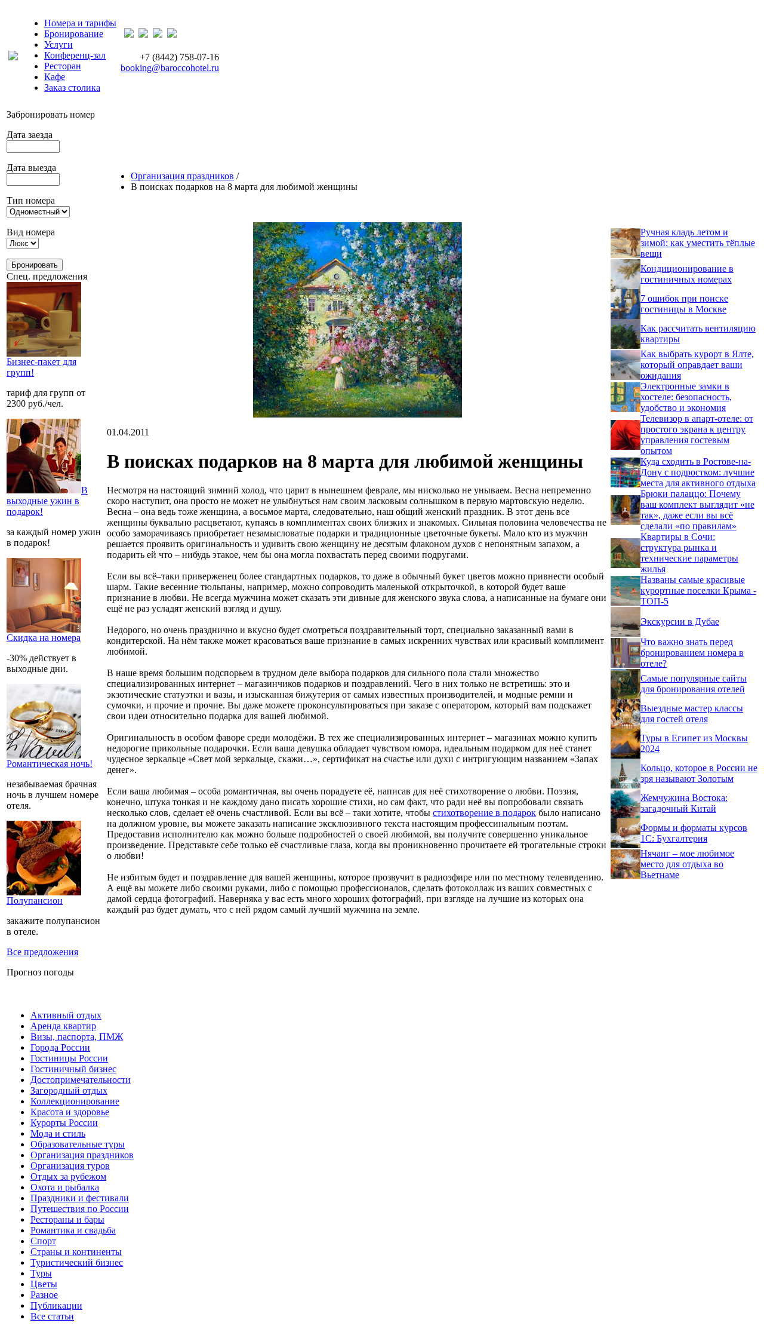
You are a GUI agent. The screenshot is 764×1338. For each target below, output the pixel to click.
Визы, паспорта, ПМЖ (76, 1037)
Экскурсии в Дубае (679, 621)
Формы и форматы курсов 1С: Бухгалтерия (693, 833)
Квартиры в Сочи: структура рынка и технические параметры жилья (689, 553)
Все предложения (42, 952)
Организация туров (70, 1166)
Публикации (56, 1305)
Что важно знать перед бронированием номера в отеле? (692, 652)
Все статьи (52, 1316)
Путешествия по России (79, 1209)
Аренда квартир (63, 1026)
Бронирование (73, 34)
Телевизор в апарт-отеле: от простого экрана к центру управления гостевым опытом (696, 434)
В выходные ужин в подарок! (47, 501)
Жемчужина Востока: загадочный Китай (684, 803)
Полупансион (35, 900)
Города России (60, 1047)
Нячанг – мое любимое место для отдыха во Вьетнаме (687, 864)
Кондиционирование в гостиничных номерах (687, 273)
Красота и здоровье (69, 1112)
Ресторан (62, 66)
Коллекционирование (74, 1101)
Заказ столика (72, 87)
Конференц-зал (75, 55)
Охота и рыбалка (64, 1187)
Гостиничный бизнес (73, 1069)
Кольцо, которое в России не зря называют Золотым (698, 773)
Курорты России (64, 1123)
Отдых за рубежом (68, 1176)
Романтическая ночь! (50, 764)
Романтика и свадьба (73, 1230)
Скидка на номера (44, 638)
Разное (44, 1295)
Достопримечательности (80, 1080)
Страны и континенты (76, 1252)
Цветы (43, 1284)
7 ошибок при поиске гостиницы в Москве (684, 303)
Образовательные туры (77, 1144)
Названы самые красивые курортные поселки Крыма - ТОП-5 (698, 590)
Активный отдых (65, 1015)
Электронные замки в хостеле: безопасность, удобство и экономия (686, 397)
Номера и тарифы (80, 23)
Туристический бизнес (76, 1262)
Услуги (58, 44)
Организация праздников (182, 176)
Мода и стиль (57, 1133)
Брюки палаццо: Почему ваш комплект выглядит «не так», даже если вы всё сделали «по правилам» (697, 510)
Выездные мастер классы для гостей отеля (691, 713)
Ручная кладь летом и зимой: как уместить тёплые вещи (697, 243)
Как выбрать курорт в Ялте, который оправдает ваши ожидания (697, 364)
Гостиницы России (69, 1058)
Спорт (43, 1241)
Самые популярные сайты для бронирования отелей (693, 683)
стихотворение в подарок (484, 813)
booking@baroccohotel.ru (170, 68)
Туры (41, 1273)
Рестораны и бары (67, 1219)
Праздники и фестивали (79, 1198)
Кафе (54, 77)
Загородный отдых (68, 1090)
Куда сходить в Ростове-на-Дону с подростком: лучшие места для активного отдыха (698, 472)
